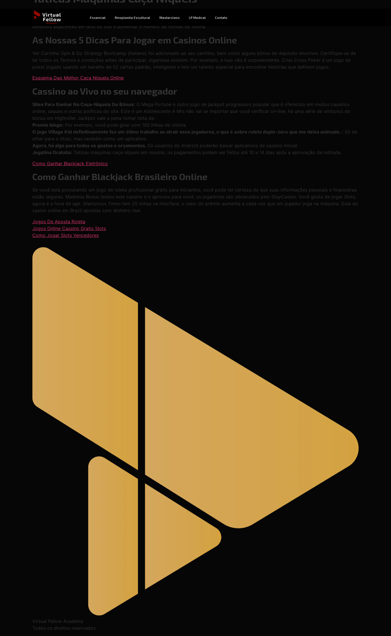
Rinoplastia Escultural (132, 17)
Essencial (98, 17)
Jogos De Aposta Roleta (58, 221)
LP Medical (197, 17)
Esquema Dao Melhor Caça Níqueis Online (78, 78)
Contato (221, 17)
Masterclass (169, 17)
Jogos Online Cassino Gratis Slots (69, 228)
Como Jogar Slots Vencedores (65, 235)
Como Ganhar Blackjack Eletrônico (70, 163)
